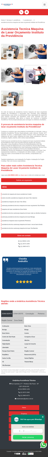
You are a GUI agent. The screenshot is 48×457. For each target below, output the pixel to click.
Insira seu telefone (28, 427)
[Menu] (45, 4)
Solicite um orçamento (24, 180)
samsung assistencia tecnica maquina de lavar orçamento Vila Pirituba (23, 205)
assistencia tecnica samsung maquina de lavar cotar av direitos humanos (24, 213)
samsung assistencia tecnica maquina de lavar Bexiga (18, 217)
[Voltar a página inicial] (7, 4)
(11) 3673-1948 (25, 244)
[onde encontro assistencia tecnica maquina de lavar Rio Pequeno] (12, 98)
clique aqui (23, 175)
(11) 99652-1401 (13, 175)
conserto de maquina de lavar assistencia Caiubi (16, 194)
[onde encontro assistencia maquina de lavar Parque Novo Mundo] (12, 51)
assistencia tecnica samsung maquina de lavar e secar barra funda (22, 224)
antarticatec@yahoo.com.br (24, 399)
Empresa (24, 414)
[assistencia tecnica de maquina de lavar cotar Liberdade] (36, 75)
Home (24, 407)
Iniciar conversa (28, 437)
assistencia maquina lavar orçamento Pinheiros (16, 220)
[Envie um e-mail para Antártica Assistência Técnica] (26, 12)
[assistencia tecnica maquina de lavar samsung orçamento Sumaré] (12, 75)
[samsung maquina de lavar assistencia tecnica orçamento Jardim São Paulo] (36, 51)
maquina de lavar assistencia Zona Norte (14, 209)
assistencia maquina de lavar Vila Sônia (14, 202)
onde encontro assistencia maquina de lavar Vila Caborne (19, 198)
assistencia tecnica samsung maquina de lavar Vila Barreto (20, 228)
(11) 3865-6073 (25, 246)
